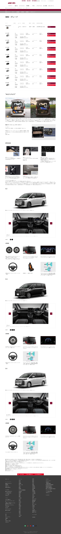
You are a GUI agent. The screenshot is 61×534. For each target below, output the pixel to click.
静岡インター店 (21, 484)
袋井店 (33, 502)
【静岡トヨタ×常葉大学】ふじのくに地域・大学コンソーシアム (10, 503)
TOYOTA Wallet (7, 506)
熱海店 (19, 511)
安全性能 (27, 11)
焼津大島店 (20, 491)
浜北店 (33, 497)
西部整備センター (34, 510)
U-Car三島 (20, 515)
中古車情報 (7, 489)
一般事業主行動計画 (48, 483)
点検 (5, 515)
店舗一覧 (20, 479)
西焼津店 (20, 492)
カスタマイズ (7, 522)
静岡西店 (20, 483)
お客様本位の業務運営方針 (49, 487)
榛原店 (19, 496)
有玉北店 (33, 496)
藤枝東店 (20, 488)
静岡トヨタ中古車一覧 (8, 491)
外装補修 (6, 518)
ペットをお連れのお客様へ (49, 491)
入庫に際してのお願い (8, 520)
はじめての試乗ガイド (8, 499)
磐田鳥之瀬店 (34, 500)
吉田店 (19, 495)
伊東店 (19, 512)
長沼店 (20, 480)
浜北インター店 (34, 498)
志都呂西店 (33, 488)
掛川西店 (33, 506)
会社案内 (47, 479)
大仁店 (19, 509)
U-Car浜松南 (33, 493)
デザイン (13, 11)
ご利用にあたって (48, 492)
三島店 (19, 507)
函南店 (19, 508)
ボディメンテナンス (7, 516)
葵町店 (33, 481)
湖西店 (33, 489)
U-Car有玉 (33, 509)
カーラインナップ (8, 481)
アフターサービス (8, 512)
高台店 (33, 480)
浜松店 (19, 516)
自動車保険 (6, 484)
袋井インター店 (34, 504)
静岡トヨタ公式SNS (7, 510)
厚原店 (19, 500)
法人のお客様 (34, 514)
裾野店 (19, 504)
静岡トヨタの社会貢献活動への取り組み (50, 488)
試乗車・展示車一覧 (7, 487)
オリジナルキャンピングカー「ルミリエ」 (9, 501)
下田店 (19, 513)
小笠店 (33, 508)
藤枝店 (19, 487)
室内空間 (18, 11)
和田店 (33, 484)
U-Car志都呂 (33, 492)
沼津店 (19, 503)
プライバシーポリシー (48, 480)
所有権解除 (47, 495)
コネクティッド (32, 11)
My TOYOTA (6, 507)
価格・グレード (7, 11)
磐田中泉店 (33, 501)
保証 (5, 519)
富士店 (19, 499)
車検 (5, 514)
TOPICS (6, 497)
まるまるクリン (7, 495)
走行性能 (22, 11)
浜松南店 (33, 485)
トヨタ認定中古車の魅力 (8, 492)
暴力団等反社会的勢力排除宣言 (49, 484)
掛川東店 (33, 505)
